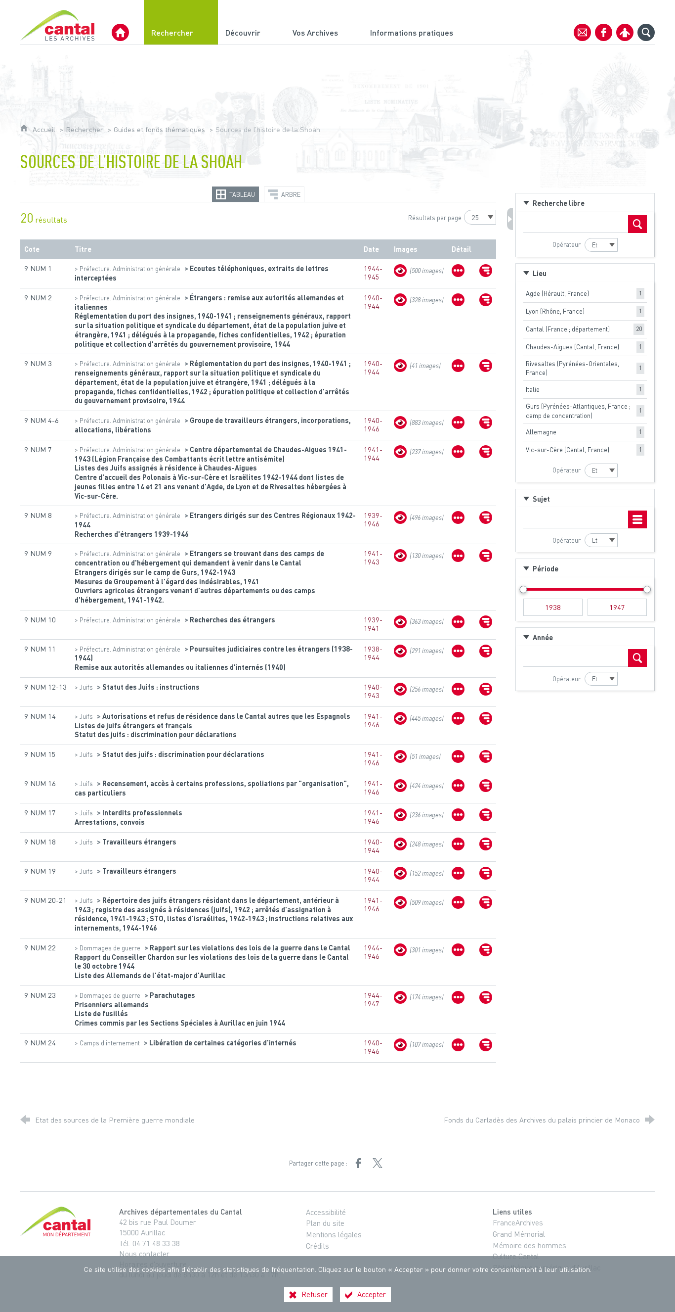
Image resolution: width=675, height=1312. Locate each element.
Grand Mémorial (519, 1233)
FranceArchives (518, 1222)
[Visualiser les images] (400, 270)
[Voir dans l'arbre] (485, 270)
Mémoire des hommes (529, 1245)
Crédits (317, 1245)
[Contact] (582, 32)
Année (543, 637)
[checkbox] (585, 293)
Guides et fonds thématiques (159, 129)
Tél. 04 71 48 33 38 (149, 1243)
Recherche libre (559, 202)
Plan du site (325, 1222)
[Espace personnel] (624, 32)
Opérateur (566, 244)
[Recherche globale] (646, 32)
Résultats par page (435, 218)
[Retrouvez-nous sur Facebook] (603, 32)
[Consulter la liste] (637, 519)
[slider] (523, 589)
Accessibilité (326, 1212)
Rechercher (84, 129)
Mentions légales (334, 1234)
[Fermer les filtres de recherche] (510, 219)
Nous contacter (144, 1253)
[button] (585, 202)
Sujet (541, 498)
